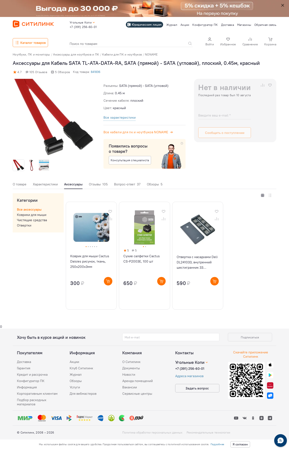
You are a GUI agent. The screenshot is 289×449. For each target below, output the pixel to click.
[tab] (19, 185)
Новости (128, 374)
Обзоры (154, 184)
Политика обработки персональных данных (152, 432)
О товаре (19, 184)
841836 (95, 72)
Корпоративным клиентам (37, 393)
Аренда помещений (137, 381)
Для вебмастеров (83, 393)
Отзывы (98, 184)
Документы (131, 368)
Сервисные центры (137, 393)
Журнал (76, 374)
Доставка (24, 362)
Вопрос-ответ (127, 184)
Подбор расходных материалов (31, 402)
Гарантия (23, 368)
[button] (209, 42)
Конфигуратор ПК (30, 381)
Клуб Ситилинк (81, 368)
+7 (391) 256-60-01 (189, 368)
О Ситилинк (131, 362)
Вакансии (129, 387)
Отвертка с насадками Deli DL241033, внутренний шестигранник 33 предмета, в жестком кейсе (197, 262)
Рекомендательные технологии (208, 432)
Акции (74, 362)
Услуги (75, 387)
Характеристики (45, 184)
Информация (27, 387)
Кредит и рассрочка (32, 374)
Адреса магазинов (189, 376)
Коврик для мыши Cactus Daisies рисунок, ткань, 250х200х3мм (89, 261)
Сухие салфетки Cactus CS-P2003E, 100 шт (141, 258)
